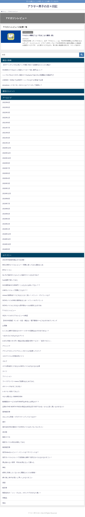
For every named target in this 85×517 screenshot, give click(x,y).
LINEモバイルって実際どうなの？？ (15, 290)
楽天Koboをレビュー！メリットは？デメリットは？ (20, 452)
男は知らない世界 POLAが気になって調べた (18, 462)
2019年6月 (6, 208)
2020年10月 (6, 158)
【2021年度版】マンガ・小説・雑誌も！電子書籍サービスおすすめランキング (29, 320)
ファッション (7, 376)
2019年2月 (6, 224)
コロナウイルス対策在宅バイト (13, 356)
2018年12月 (6, 234)
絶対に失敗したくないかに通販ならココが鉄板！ (19, 472)
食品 (4, 503)
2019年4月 (6, 219)
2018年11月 (6, 239)
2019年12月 (6, 193)
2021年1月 (6, 143)
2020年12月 (6, 148)
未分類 (4, 432)
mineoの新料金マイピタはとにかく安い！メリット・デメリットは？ (26, 295)
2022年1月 (6, 117)
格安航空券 (6, 447)
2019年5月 (6, 214)
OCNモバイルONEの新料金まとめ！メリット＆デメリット (22, 300)
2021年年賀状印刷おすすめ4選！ (13, 260)
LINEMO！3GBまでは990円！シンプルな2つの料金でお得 (22, 80)
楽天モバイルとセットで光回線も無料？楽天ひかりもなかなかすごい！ (27, 457)
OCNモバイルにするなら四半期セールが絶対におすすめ (22, 305)
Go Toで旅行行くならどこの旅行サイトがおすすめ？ (20, 275)
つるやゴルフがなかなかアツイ (13, 335)
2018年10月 (6, 244)
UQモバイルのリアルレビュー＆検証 (15, 315)
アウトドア (6, 346)
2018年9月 (6, 249)
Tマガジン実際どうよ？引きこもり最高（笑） (38, 35)
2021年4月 (6, 138)
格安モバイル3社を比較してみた (13, 442)
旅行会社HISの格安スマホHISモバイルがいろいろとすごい (22, 427)
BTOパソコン (7, 270)
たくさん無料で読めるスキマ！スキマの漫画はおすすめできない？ (25, 331)
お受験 (4, 325)
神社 (4, 467)
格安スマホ (6, 437)
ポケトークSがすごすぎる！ (12, 386)
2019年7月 (6, 203)
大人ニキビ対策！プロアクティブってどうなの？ (19, 417)
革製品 (4, 498)
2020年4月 (6, 178)
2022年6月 (6, 102)
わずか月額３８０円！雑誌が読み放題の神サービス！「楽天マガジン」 (27, 341)
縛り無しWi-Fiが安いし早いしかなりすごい (17, 477)
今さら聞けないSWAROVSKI (12, 396)
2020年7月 (6, 168)
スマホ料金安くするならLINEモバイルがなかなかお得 (21, 366)
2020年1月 (6, 188)
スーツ (4, 371)
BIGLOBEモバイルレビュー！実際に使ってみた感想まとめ (22, 265)
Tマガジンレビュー (9, 310)
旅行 (4, 422)
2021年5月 (6, 132)
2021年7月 (6, 127)
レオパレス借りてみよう (10, 391)
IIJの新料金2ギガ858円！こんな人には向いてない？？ (21, 285)
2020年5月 (6, 173)
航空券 (4, 487)
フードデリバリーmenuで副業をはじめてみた (18, 381)
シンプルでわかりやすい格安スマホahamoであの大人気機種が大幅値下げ (28, 75)
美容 (4, 482)
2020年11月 (6, 153)
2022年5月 (6, 107)
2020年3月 (6, 183)
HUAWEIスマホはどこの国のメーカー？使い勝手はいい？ (22, 70)
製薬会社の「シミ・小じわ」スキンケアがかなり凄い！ (21, 492)
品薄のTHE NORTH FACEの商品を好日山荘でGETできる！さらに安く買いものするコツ (33, 406)
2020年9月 (6, 163)
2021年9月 (6, 122)
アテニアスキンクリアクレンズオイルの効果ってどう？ (21, 351)
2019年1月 (6, 229)
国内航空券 (6, 411)
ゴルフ (4, 361)
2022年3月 (6, 112)
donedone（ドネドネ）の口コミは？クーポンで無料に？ (22, 85)
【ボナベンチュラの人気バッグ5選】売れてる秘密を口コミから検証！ (26, 65)
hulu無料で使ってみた (10, 280)
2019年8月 (6, 198)
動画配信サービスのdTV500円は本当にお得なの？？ (20, 401)
